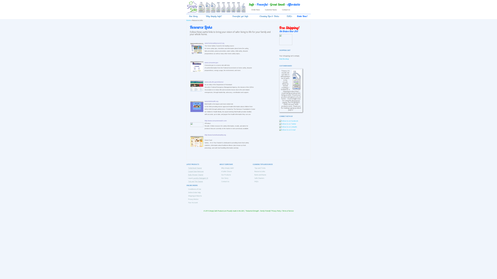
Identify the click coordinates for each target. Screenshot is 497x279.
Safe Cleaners (259, 178)
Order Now (255, 10)
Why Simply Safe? (227, 168)
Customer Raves (271, 10)
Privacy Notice (193, 199)
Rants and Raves (260, 175)
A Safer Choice (226, 171)
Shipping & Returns (195, 196)
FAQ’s (256, 182)
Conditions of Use (194, 189)
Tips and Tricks (259, 168)
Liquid (198, 178)
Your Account (193, 203)
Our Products (226, 175)
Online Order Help (194, 192)
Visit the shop (284, 59)
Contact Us (286, 10)
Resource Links (259, 171)
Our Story (224, 178)
